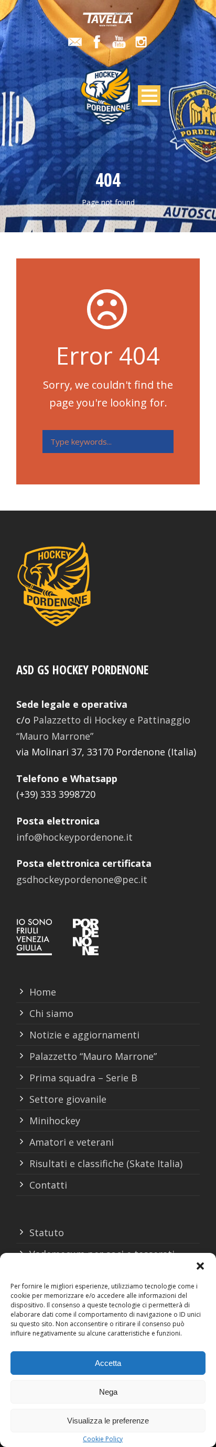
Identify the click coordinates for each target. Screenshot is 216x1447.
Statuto (46, 1232)
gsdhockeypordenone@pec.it (81, 879)
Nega (108, 1391)
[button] (200, 1266)
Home (42, 992)
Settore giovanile (67, 1099)
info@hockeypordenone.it (74, 837)
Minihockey (54, 1120)
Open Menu (149, 95)
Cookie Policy (103, 1438)
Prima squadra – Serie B (83, 1077)
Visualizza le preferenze (108, 1420)
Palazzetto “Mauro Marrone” (93, 1056)
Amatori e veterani (71, 1142)
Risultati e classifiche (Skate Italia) (105, 1163)
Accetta (108, 1363)
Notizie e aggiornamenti (84, 1034)
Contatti (48, 1185)
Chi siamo (51, 1013)
